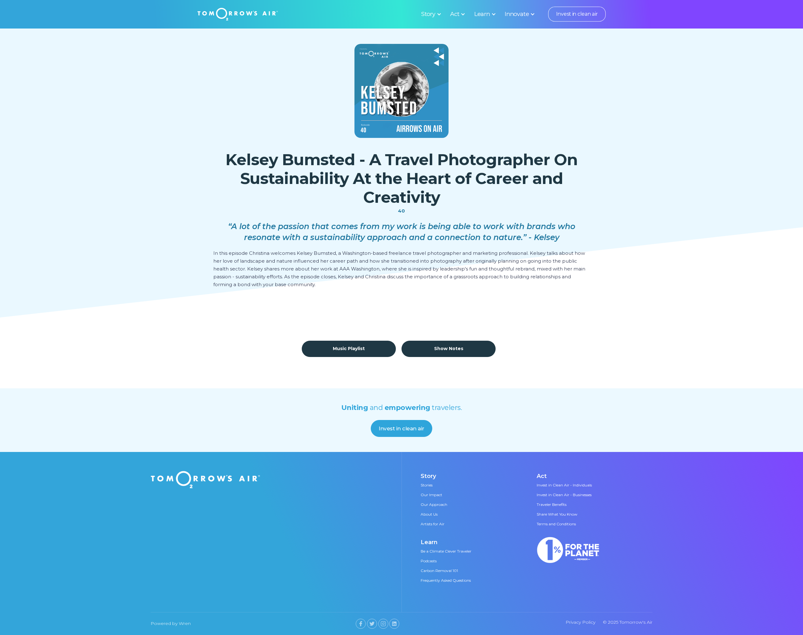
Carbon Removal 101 (439, 570)
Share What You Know (557, 514)
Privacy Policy (580, 622)
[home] (237, 14)
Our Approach (434, 504)
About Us (429, 514)
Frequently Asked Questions (446, 580)
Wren (185, 623)
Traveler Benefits (551, 504)
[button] (430, 14)
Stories (427, 485)
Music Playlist (349, 348)
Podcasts (429, 561)
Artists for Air (432, 524)
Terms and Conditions (556, 524)
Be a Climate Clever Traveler (446, 551)
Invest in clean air (577, 14)
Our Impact (431, 494)
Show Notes (448, 348)
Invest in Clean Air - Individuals (564, 485)
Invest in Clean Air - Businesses (564, 494)
